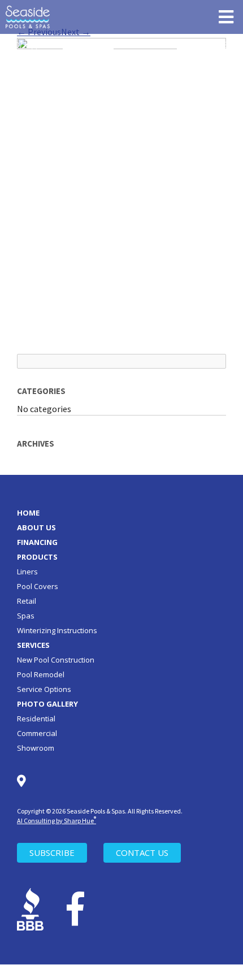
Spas (25, 616)
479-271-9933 (202, 44)
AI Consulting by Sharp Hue (56, 820)
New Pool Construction (55, 660)
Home (28, 513)
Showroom (35, 748)
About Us (36, 527)
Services (33, 645)
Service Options (44, 689)
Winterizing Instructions (57, 630)
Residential (36, 718)
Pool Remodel (40, 674)
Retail (26, 601)
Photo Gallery (47, 704)
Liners (27, 571)
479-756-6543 (88, 44)
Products (37, 557)
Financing (37, 542)
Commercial (37, 733)
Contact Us (142, 852)
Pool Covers (37, 586)
